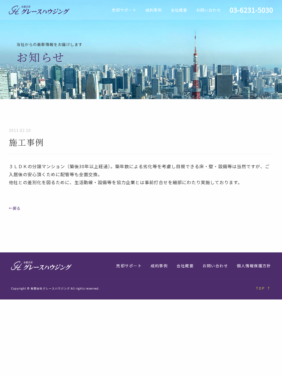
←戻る (14, 208)
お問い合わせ (208, 10)
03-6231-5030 (251, 10)
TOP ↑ (263, 288)
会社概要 (179, 10)
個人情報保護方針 (254, 265)
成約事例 (153, 10)
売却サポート (124, 10)
